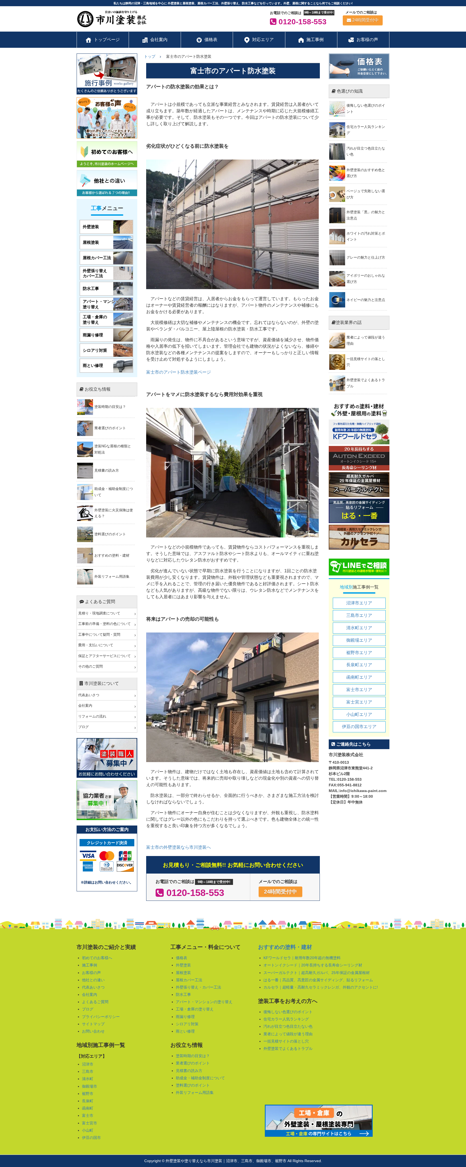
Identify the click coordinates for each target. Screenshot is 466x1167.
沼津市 (87, 1064)
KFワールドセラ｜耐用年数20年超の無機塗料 (302, 958)
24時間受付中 (365, 20)
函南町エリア (359, 677)
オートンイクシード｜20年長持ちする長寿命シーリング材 (312, 965)
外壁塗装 (183, 965)
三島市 (87, 1071)
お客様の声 (91, 972)
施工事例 (89, 965)
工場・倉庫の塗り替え (195, 1009)
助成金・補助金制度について (200, 1078)
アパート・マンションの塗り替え (204, 1002)
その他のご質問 (90, 666)
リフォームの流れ (92, 716)
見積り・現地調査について (99, 613)
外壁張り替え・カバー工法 (198, 987)
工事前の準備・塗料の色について (104, 624)
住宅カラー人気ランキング (286, 1019)
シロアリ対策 (187, 1024)
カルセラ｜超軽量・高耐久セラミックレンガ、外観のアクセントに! (320, 987)
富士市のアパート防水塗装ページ (178, 372)
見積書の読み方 (189, 1070)
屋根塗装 (183, 972)
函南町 (87, 1108)
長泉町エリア (359, 664)
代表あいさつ (88, 695)
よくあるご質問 (95, 1002)
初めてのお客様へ (97, 958)
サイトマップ (93, 1024)
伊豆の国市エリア (359, 726)
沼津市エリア (359, 603)
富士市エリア (359, 689)
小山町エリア (359, 714)
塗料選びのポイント (193, 1085)
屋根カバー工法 (189, 980)
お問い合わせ (93, 1031)
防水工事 (183, 994)
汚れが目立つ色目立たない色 (288, 1026)
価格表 (181, 958)
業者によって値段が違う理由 (288, 1034)
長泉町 (87, 1101)
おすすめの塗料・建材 (285, 947)
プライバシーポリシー (101, 1016)
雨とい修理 (185, 1031)
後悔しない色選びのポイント (288, 1012)
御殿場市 (89, 1086)
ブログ (83, 727)
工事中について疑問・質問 (99, 635)
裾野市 (87, 1093)
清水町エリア (359, 627)
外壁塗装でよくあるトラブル (288, 1048)
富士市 (87, 1115)
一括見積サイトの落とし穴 (286, 1041)
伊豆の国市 (91, 1137)
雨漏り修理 (185, 1016)
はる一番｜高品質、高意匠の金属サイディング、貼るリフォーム (318, 980)
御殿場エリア (359, 640)
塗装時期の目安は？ (193, 1056)
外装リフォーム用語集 (195, 1092)
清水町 (87, 1079)
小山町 (87, 1130)
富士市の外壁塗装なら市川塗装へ (178, 847)
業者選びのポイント (193, 1063)
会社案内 (85, 706)
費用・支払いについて (95, 645)
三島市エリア (359, 615)
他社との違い (93, 980)
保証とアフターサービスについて (104, 656)
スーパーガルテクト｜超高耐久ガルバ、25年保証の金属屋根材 (316, 972)
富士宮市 (89, 1123)
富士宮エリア (359, 702)
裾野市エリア (359, 652)
